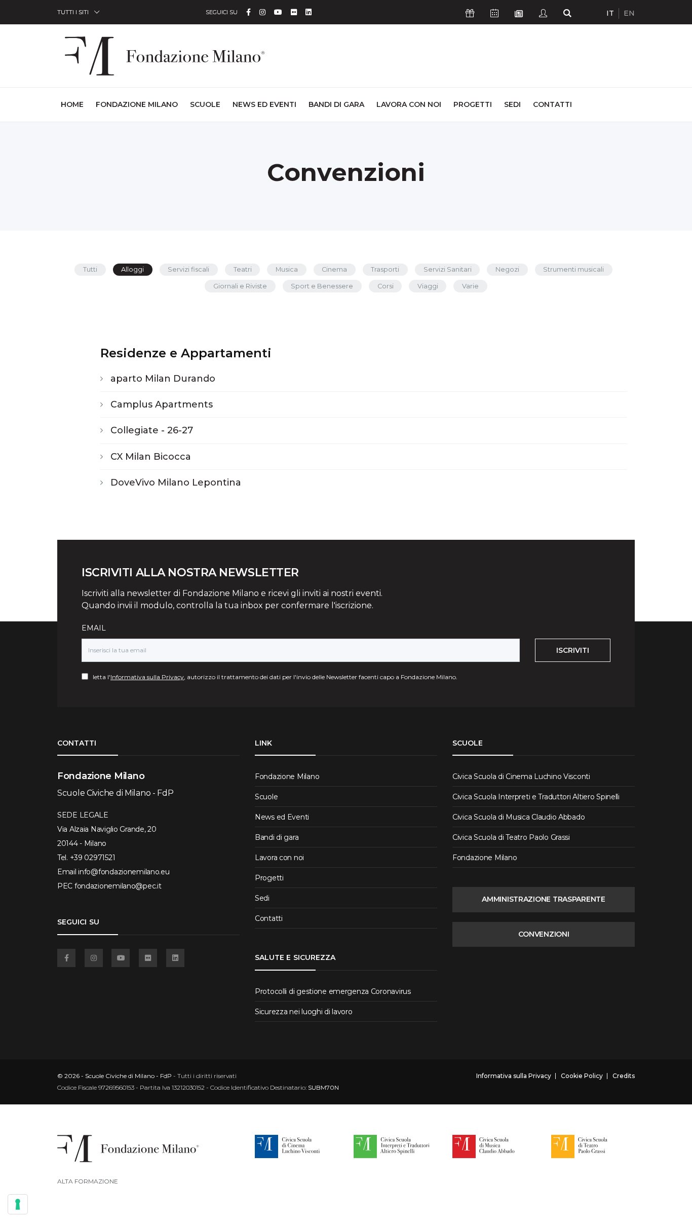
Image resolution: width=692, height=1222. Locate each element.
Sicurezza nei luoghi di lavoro (304, 1011)
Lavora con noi (408, 104)
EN (629, 13)
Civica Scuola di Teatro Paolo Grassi (511, 837)
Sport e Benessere (322, 286)
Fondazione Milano (137, 104)
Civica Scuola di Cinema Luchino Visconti (521, 776)
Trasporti (385, 269)
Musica (287, 269)
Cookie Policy (582, 1076)
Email (94, 628)
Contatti (552, 104)
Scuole (205, 104)
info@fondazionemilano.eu (123, 871)
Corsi (385, 286)
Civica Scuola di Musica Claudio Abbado (518, 817)
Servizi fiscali (188, 269)
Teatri (243, 269)
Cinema (334, 269)
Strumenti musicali (573, 269)
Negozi (507, 269)
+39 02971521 (93, 857)
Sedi (512, 104)
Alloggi (132, 269)
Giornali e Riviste (240, 286)
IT (610, 13)
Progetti (472, 104)
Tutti (90, 269)
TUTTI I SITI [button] (73, 12)
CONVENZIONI (543, 934)
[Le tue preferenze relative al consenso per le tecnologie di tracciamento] (17, 1204)
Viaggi (427, 286)
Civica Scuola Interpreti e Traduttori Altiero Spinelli (536, 796)
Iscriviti (572, 650)
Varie (470, 286)
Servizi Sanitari (448, 269)
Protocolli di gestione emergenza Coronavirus (333, 991)
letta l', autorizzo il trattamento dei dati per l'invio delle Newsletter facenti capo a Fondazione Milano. (272, 677)
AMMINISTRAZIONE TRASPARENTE (543, 899)
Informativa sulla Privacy (147, 677)
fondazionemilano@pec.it (118, 886)
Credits (623, 1076)
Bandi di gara (336, 104)
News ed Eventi (264, 104)
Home (72, 104)
